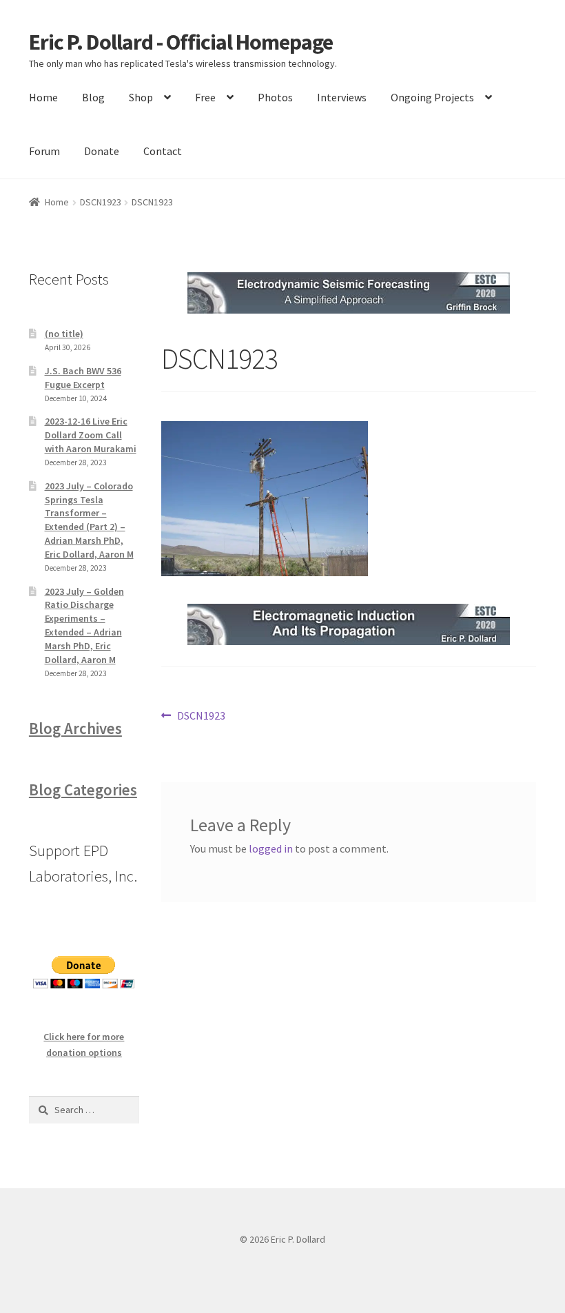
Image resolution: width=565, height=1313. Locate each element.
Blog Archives (75, 728)
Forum (44, 151)
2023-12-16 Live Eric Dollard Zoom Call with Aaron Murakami (90, 435)
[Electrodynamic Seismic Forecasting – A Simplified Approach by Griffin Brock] (348, 293)
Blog (93, 97)
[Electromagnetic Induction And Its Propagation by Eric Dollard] (348, 624)
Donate (101, 151)
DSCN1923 (100, 202)
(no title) (64, 333)
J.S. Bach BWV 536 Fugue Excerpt (83, 378)
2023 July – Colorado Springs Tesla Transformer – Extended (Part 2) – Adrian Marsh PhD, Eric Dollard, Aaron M (89, 520)
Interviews (342, 97)
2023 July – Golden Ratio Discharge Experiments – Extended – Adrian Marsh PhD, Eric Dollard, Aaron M (84, 625)
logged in (271, 848)
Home (43, 97)
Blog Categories (83, 790)
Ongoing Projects (432, 97)
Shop (141, 97)
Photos (275, 97)
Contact (162, 151)
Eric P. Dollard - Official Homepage (181, 42)
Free (205, 97)
